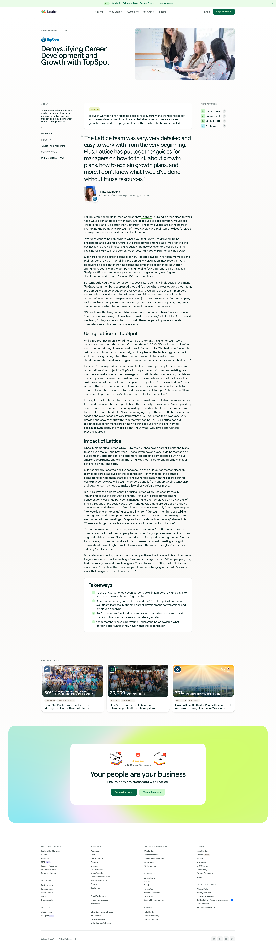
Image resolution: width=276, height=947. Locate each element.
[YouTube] (226, 938)
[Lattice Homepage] (49, 12)
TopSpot (146, 216)
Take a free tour (152, 792)
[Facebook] (213, 938)
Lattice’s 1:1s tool (134, 511)
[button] (272, 3)
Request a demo (223, 11)
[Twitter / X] (219, 938)
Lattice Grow (138, 344)
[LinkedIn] (232, 938)
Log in (207, 11)
